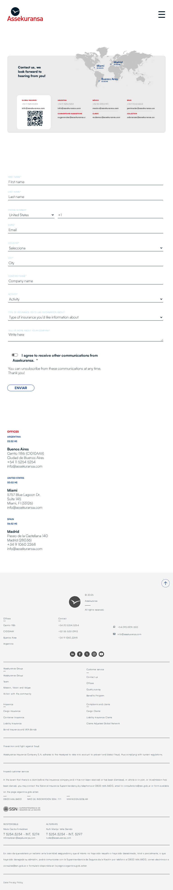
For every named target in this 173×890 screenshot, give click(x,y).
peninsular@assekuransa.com (141, 108)
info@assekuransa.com (33, 108)
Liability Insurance (12, 723)
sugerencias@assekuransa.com (73, 117)
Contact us (92, 677)
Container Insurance (13, 717)
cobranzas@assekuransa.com (141, 117)
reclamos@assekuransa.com (107, 117)
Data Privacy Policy (13, 882)
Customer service (95, 669)
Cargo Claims (93, 711)
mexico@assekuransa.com (106, 108)
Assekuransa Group (13, 675)
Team (6, 681)
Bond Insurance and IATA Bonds (20, 729)
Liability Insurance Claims (99, 717)
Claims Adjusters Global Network (103, 723)
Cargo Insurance (11, 711)
